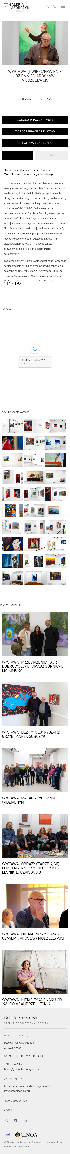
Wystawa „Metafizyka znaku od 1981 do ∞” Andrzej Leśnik (32, 1001)
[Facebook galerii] (15, 1120)
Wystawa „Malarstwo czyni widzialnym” (28, 799)
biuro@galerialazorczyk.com (21, 1069)
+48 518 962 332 (13, 1064)
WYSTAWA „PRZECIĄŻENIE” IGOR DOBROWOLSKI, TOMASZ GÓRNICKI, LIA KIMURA (32, 666)
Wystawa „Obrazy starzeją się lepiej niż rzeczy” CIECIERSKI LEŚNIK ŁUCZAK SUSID (30, 868)
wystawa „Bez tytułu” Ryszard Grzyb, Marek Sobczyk (31, 734)
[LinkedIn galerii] (25, 1120)
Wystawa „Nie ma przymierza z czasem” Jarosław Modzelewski (33, 936)
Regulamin (37, 1142)
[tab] (17, 155)
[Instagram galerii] (6, 1120)
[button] (63, 7)
